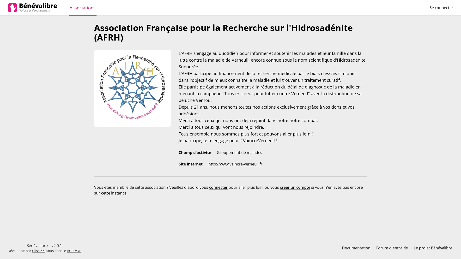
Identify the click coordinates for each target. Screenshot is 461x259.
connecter (218, 187)
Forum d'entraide (392, 248)
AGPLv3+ (74, 250)
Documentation (356, 248)
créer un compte (295, 187)
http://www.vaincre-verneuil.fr (235, 164)
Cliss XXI (38, 250)
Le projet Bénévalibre (433, 248)
